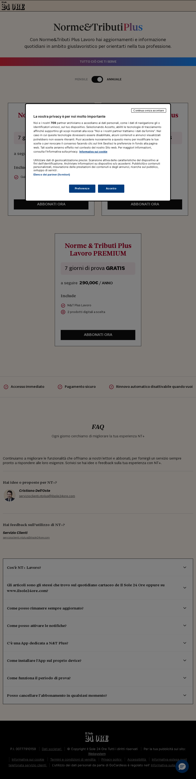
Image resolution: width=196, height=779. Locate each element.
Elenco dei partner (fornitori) (51, 174)
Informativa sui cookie (93, 151)
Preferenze (82, 188)
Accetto (111, 188)
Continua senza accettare (148, 110)
